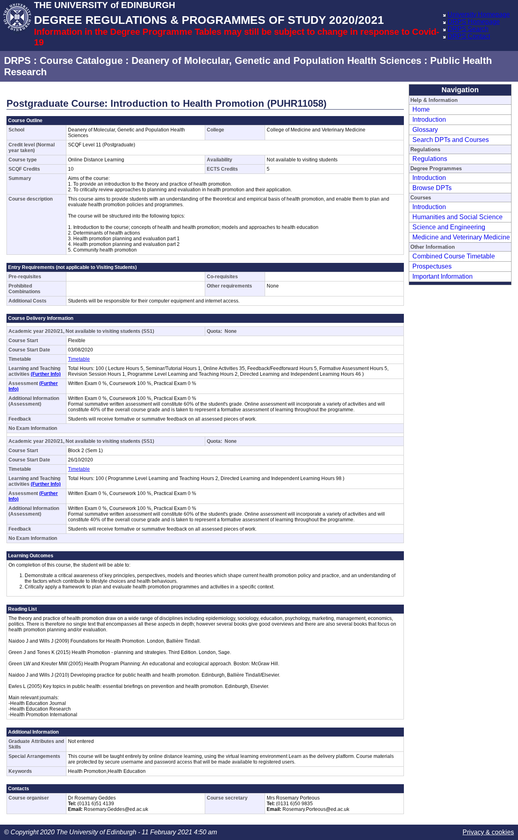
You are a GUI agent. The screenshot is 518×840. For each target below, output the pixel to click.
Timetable (79, 359)
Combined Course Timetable (453, 256)
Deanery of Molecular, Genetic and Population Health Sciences (276, 60)
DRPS (17, 60)
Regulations (429, 158)
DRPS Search (468, 28)
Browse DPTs (432, 187)
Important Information (442, 276)
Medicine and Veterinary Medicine (461, 237)
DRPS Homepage (474, 21)
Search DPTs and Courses (450, 139)
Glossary (425, 129)
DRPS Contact (469, 36)
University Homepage (479, 14)
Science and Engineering (448, 227)
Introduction (429, 119)
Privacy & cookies (488, 832)
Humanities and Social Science (457, 217)
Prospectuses (432, 266)
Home (421, 109)
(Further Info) (46, 374)
